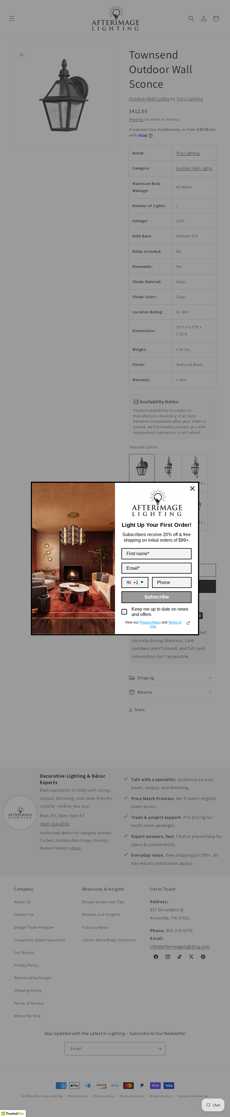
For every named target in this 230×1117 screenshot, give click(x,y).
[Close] (192, 488)
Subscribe (156, 597)
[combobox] (134, 582)
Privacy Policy (150, 622)
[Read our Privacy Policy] (188, 623)
